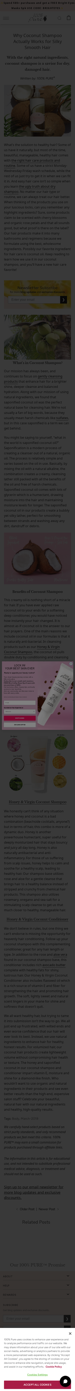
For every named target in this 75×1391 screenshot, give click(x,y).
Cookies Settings (37, 1374)
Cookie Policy (54, 1366)
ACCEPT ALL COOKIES (37, 1384)
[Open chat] (65, 1381)
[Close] (70, 1333)
